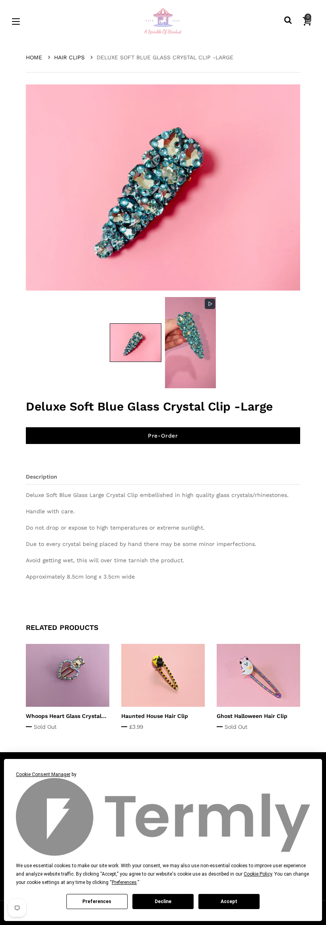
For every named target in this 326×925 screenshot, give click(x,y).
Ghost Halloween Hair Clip (252, 716)
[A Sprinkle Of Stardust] (163, 21)
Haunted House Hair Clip (154, 716)
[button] (135, 342)
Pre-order (163, 435)
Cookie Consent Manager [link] (43, 774)
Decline (163, 901)
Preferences (96, 901)
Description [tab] (41, 476)
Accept (229, 901)
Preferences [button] (124, 882)
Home (35, 57)
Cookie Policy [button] (258, 874)
